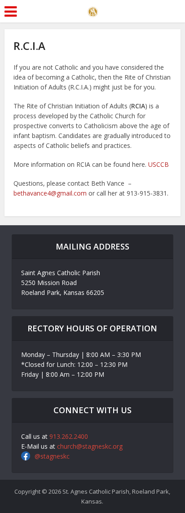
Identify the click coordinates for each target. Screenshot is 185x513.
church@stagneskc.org (90, 446)
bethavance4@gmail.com (50, 193)
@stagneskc (52, 456)
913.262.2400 (68, 436)
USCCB (158, 164)
